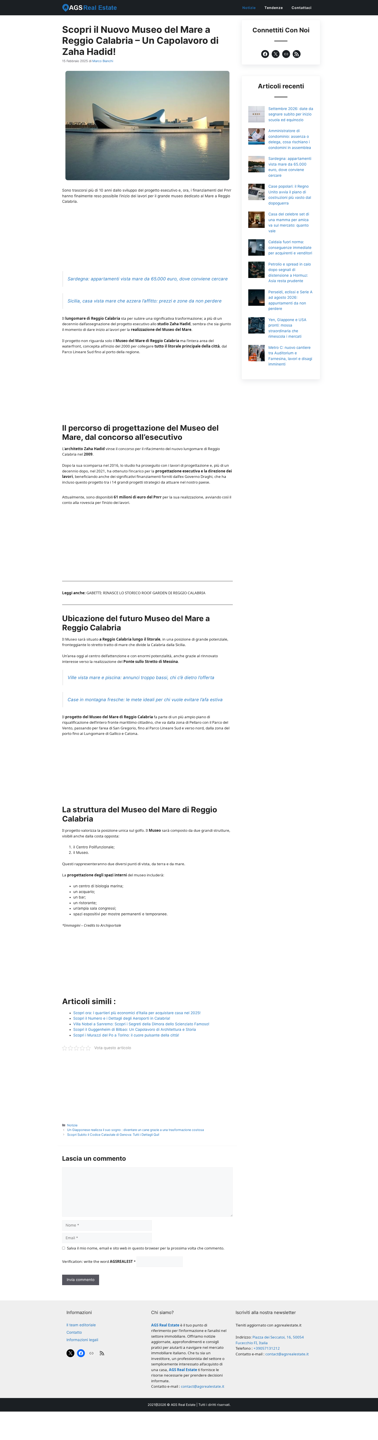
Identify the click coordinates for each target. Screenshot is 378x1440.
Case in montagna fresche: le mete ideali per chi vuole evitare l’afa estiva (145, 699)
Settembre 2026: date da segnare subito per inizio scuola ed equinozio (290, 114)
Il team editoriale (81, 1325)
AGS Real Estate (183, 1405)
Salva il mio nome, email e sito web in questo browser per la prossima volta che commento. (145, 1248)
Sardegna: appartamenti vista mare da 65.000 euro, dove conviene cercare (148, 278)
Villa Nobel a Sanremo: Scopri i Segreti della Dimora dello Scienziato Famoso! (141, 1024)
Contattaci (302, 7)
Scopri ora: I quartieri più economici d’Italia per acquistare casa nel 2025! (137, 1013)
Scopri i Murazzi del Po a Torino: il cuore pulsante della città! (126, 1035)
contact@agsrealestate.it (202, 1386)
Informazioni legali (82, 1340)
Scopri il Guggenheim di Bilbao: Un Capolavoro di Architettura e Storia (134, 1029)
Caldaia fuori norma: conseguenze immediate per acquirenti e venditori (290, 247)
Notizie (249, 7)
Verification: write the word (99, 1261)
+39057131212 (267, 1348)
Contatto (74, 1332)
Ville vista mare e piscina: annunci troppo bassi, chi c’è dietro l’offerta (141, 677)
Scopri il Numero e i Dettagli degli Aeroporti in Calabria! (121, 1018)
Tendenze (273, 7)
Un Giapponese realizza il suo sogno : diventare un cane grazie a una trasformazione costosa (135, 1130)
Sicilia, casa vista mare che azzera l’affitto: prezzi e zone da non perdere (145, 301)
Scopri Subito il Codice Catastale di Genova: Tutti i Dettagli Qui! (113, 1134)
